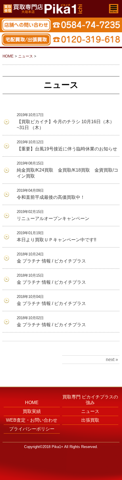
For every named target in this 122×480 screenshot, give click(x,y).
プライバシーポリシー (31, 428)
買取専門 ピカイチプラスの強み (90, 399)
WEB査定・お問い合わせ (31, 420)
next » (112, 359)
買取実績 (32, 411)
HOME (8, 56)
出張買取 (90, 420)
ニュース (25, 56)
